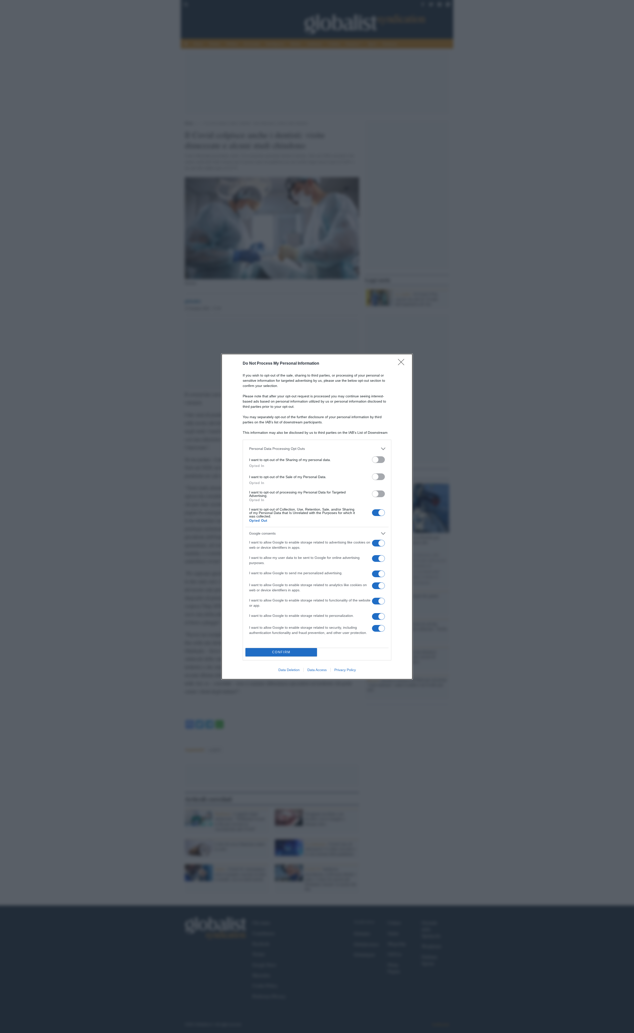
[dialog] (317, 516)
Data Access (317, 670)
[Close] (402, 363)
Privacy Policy (345, 670)
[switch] (378, 459)
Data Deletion (289, 670)
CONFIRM (281, 652)
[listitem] (317, 448)
